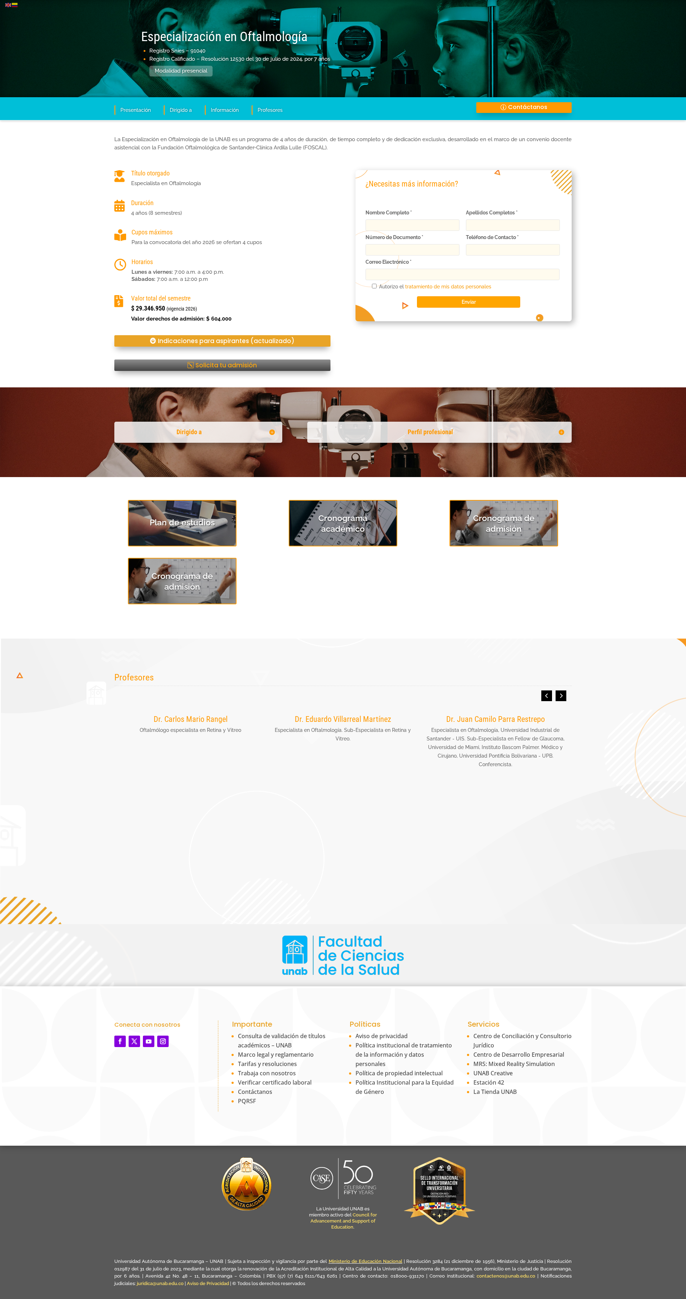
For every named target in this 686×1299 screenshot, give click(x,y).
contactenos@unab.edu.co (506, 1276)
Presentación (135, 110)
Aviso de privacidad (382, 1036)
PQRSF (247, 1101)
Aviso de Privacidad (208, 1283)
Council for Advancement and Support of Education (343, 1221)
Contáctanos (527, 107)
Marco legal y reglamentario (276, 1054)
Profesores (270, 110)
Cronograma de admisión (504, 523)
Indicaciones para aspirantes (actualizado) (226, 341)
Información (225, 110)
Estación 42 (488, 1082)
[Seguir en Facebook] (120, 1041)
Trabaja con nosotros (267, 1073)
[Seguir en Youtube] (148, 1041)
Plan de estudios (182, 522)
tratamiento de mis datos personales (448, 286)
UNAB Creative (493, 1073)
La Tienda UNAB (495, 1092)
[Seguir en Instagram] (163, 1041)
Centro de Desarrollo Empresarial (518, 1054)
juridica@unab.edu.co (160, 1283)
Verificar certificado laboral (275, 1082)
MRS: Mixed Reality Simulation (514, 1064)
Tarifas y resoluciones (267, 1064)
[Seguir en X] (134, 1041)
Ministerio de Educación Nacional (365, 1261)
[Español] (15, 5)
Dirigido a (181, 110)
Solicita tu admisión (226, 365)
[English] (8, 5)
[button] (561, 695)
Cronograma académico (342, 523)
